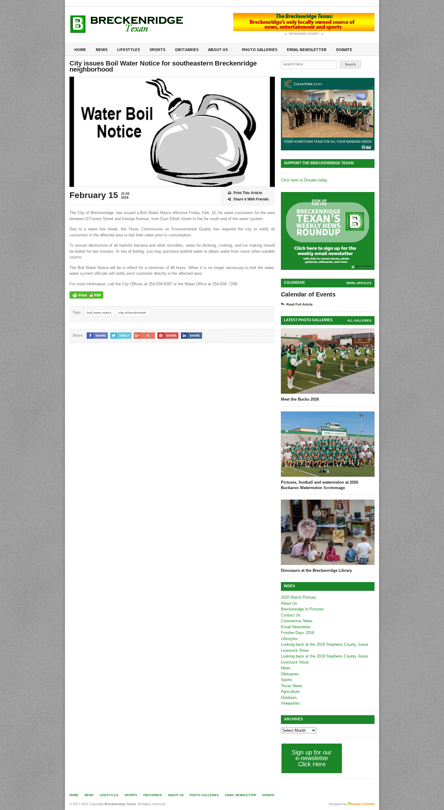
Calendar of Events (308, 294)
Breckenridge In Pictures (302, 609)
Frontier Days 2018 (297, 632)
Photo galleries (259, 49)
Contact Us (291, 615)
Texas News (291, 686)
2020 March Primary (298, 597)
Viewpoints (290, 703)
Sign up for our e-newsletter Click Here (312, 758)
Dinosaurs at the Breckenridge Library (316, 570)
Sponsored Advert (304, 33)
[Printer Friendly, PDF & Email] (86, 295)
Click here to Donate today (304, 180)
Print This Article (247, 193)
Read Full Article (299, 304)
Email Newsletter (307, 49)
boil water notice (99, 312)
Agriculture (290, 691)
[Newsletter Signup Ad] (328, 231)
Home (80, 49)
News (102, 49)
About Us (218, 49)
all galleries (359, 320)
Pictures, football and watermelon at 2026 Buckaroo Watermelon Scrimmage (319, 485)
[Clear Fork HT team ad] (328, 114)
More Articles (359, 283)
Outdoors (289, 697)
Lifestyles (128, 49)
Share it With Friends (251, 199)
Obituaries (186, 49)
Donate (344, 49)
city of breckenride (132, 312)
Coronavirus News (297, 621)
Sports (157, 49)
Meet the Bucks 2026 (300, 399)
